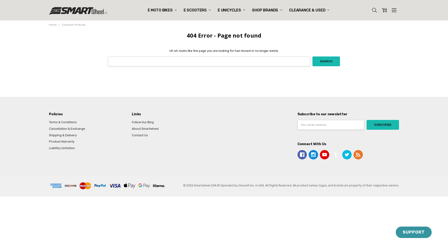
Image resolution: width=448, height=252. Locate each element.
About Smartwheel (145, 128)
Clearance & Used (307, 10)
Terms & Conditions (63, 122)
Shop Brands (265, 10)
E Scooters (196, 10)
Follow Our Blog (143, 122)
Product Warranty (61, 141)
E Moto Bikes (161, 10)
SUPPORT (414, 232)
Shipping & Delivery (63, 135)
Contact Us (140, 135)
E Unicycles (230, 10)
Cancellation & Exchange (67, 128)
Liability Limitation (62, 148)
